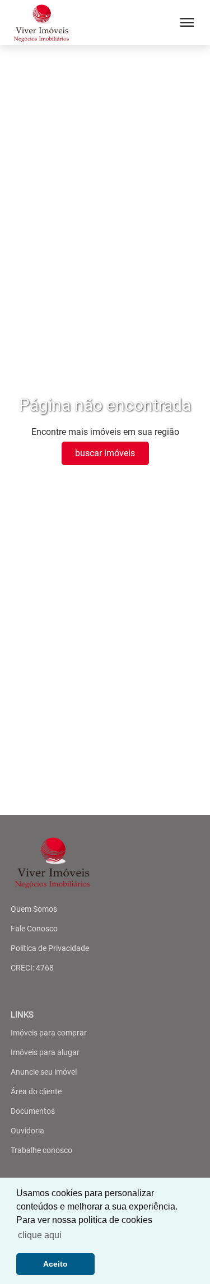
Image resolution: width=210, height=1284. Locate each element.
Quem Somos (34, 909)
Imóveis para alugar (45, 1052)
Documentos (33, 1111)
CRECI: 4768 (32, 967)
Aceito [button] (55, 1263)
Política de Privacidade (50, 948)
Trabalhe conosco (41, 1150)
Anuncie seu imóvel (44, 1071)
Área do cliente (36, 1091)
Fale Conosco (34, 928)
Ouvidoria (27, 1130)
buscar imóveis (105, 453)
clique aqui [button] (40, 1235)
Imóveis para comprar (49, 1032)
